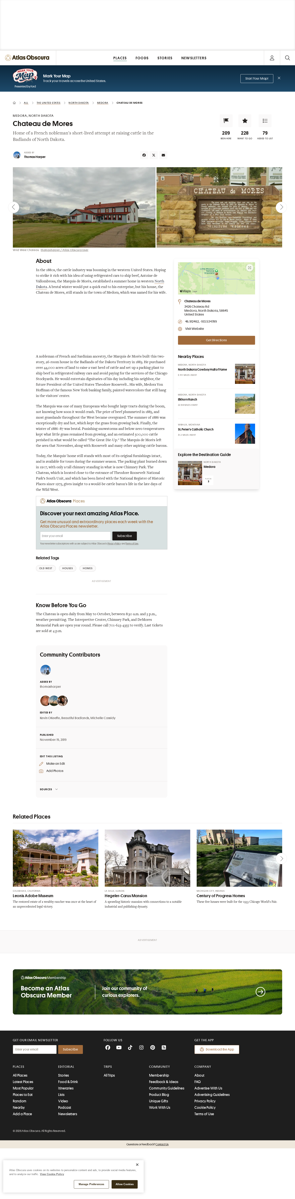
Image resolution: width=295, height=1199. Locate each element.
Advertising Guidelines (212, 1094)
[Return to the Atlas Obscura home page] (28, 57)
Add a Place (22, 1114)
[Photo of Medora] (190, 473)
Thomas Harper (35, 157)
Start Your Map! (256, 78)
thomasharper (50, 686)
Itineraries (65, 1088)
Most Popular (23, 1088)
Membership (159, 1075)
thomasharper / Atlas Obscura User (64, 250)
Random (19, 1101)
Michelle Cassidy (103, 718)
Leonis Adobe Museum (33, 896)
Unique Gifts (158, 1101)
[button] (226, 120)
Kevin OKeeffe (50, 718)
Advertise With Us (208, 1088)
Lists (61, 1094)
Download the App (220, 1049)
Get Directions (216, 340)
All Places (20, 1075)
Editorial (66, 1066)
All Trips (109, 1075)
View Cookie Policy (52, 1174)
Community (159, 1066)
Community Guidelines (166, 1088)
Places (18, 1066)
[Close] (137, 1164)
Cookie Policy (205, 1107)
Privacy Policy (114, 543)
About (199, 1075)
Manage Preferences (91, 1184)
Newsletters (67, 1114)
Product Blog (159, 1094)
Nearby (19, 1107)
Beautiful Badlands (75, 718)
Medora (210, 466)
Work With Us (159, 1107)
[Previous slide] (13, 207)
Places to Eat (23, 1094)
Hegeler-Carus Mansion (126, 896)
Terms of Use (132, 543)
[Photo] (245, 374)
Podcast (64, 1107)
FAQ (197, 1081)
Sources (46, 789)
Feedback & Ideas (163, 1081)
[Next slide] (281, 207)
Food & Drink (68, 1081)
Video (63, 1101)
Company (202, 1066)
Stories (63, 1075)
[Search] (287, 57)
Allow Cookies (125, 1184)
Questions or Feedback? (147, 1144)
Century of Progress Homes (221, 896)
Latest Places (23, 1081)
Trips (108, 1066)
